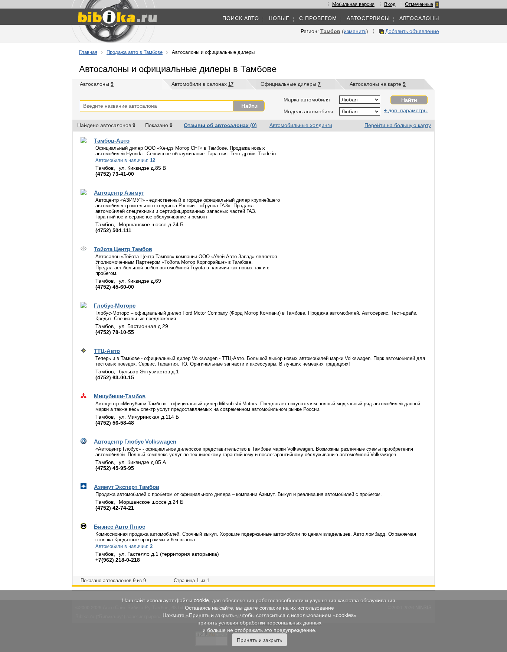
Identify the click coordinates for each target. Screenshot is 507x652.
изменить (355, 31)
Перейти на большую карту (397, 125)
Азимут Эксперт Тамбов (126, 487)
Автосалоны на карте (378, 84)
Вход (390, 4)
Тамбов (330, 31)
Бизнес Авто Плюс (119, 526)
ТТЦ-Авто (107, 351)
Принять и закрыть (259, 639)
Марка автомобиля (307, 100)
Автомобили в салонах (202, 84)
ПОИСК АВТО (240, 18)
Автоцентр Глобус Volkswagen (135, 441)
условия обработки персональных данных (270, 622)
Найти (249, 106)
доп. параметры (408, 110)
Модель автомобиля (308, 111)
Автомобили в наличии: (125, 160)
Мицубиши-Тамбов (119, 396)
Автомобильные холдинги (300, 125)
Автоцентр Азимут (119, 192)
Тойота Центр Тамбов (123, 249)
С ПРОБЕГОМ (318, 18)
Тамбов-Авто (112, 140)
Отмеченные (419, 4)
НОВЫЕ (279, 18)
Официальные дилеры (291, 84)
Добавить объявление (412, 31)
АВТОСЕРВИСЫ (368, 18)
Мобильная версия (353, 4)
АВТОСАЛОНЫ (419, 18)
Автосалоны (97, 84)
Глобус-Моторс (114, 305)
